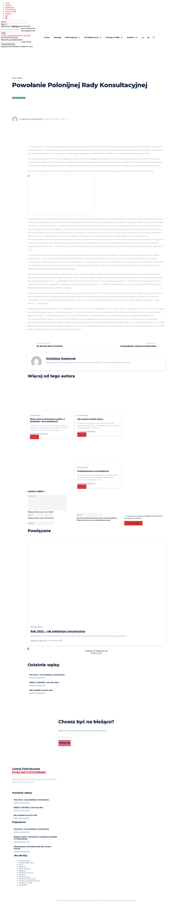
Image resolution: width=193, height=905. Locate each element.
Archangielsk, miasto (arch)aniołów (138, 346)
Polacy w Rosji (25, 883)
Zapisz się (64, 743)
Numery (22, 871)
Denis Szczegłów (38, 641)
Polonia (17, 78)
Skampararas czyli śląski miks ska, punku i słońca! (32, 847)
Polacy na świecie (27, 879)
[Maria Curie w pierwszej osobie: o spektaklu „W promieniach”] (51, 397)
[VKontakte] (21, 788)
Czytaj (34, 437)
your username (28, 28)
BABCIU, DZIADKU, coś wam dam (44, 682)
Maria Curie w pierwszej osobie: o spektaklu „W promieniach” (47, 420)
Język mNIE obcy (26, 863)
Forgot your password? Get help (15, 35)
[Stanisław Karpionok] (15, 119)
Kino (21, 865)
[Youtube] (25, 788)
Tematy (8, 5)
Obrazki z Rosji (26, 873)
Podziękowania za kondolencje (93, 471)
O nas (7, 3)
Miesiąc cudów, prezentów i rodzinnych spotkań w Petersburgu (35, 838)
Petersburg (9, 7)
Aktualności (35, 415)
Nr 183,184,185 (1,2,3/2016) (49, 346)
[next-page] (28, 649)
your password (28, 31)
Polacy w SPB (10, 11)
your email (26, 42)
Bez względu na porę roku (41, 690)
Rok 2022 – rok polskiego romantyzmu (57, 631)
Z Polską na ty (10, 9)
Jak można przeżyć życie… (90, 419)
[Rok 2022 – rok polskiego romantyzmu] (96, 580)
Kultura (8, 13)
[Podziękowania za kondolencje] (98, 449)
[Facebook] (13, 788)
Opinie (22, 875)
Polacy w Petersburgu (29, 881)
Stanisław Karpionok (31, 119)
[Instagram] (17, 788)
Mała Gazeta (24, 869)
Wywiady (23, 885)
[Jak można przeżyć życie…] (98, 397)
